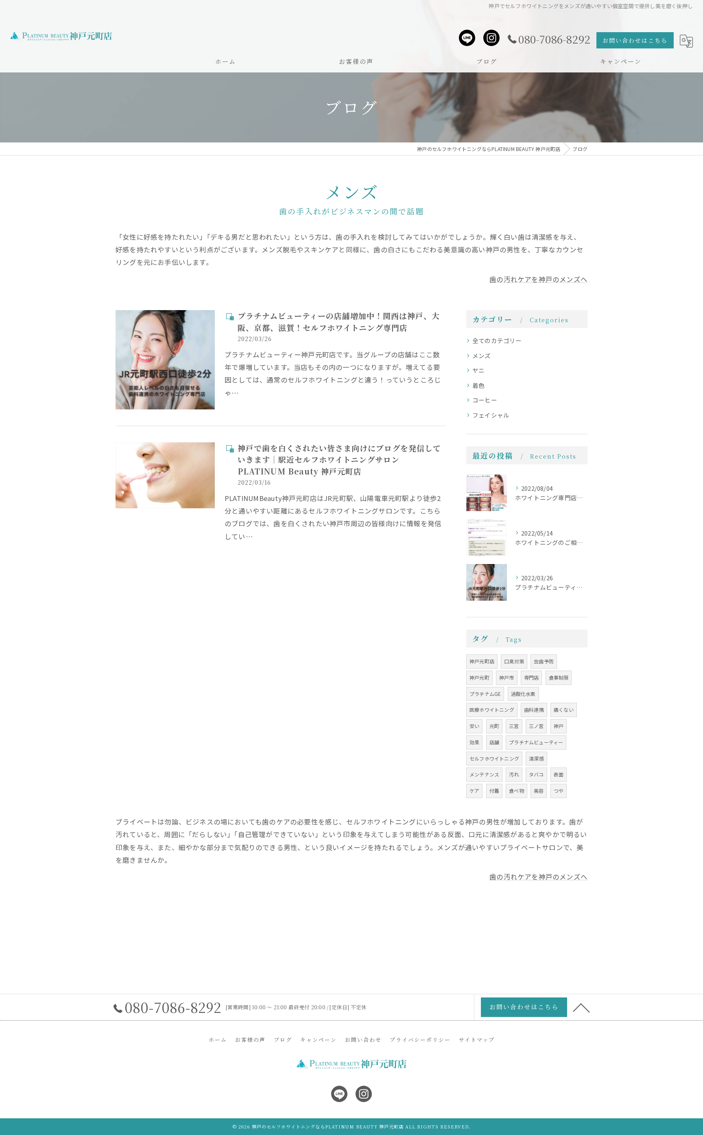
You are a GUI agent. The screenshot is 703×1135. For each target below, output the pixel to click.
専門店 (531, 677)
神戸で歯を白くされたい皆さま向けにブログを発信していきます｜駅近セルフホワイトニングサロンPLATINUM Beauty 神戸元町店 (339, 459)
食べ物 (516, 790)
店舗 (494, 742)
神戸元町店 (481, 661)
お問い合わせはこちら (635, 40)
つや (558, 790)
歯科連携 (534, 709)
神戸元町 (479, 677)
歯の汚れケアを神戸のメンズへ (538, 279)
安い (474, 725)
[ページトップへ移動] (581, 1007)
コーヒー (484, 400)
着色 (478, 385)
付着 (494, 790)
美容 (539, 790)
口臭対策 (514, 661)
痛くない (564, 709)
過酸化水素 (523, 693)
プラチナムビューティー (536, 742)
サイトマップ (477, 1039)
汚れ (514, 774)
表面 (558, 774)
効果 (474, 742)
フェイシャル (490, 415)
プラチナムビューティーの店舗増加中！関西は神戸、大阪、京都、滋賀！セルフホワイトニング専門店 (339, 321)
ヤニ (478, 370)
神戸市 (506, 677)
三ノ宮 (536, 725)
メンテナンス (484, 774)
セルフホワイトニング (494, 758)
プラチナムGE (485, 693)
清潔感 (536, 758)
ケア (474, 790)
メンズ (481, 355)
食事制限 (559, 677)
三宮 (514, 725)
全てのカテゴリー (497, 340)
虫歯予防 (544, 661)
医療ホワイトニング (491, 709)
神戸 (558, 725)
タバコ (536, 774)
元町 (494, 725)
